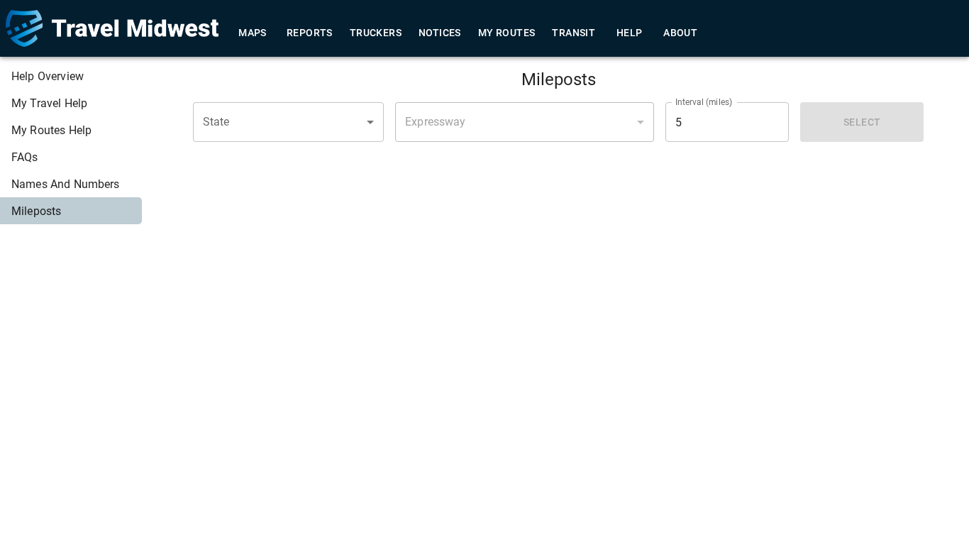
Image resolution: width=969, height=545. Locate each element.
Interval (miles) (704, 102)
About (680, 32)
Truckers (376, 32)
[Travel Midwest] (112, 28)
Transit (573, 32)
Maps (252, 32)
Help (629, 32)
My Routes (507, 32)
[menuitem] (71, 75)
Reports (310, 32)
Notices (440, 32)
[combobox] (288, 122)
